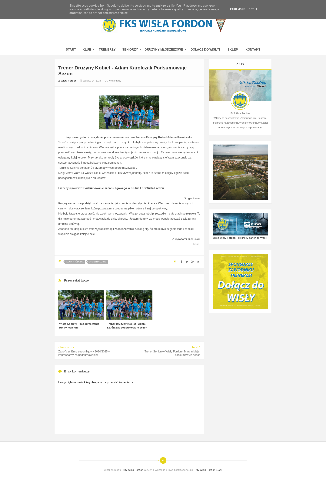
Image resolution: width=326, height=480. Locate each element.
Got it (253, 9)
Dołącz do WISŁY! (205, 49)
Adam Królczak (75, 262)
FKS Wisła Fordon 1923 (208, 469)
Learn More (237, 9)
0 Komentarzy (113, 80)
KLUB (87, 49)
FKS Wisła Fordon (133, 469)
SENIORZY (130, 49)
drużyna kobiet (98, 262)
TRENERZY (107, 49)
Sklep (233, 49)
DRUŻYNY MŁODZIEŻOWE (164, 49)
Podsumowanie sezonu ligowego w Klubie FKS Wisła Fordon (123, 188)
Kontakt (252, 49)
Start (71, 49)
